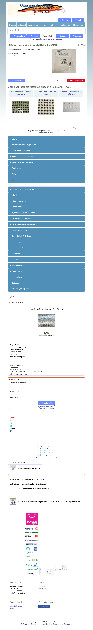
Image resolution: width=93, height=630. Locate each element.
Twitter (13, 428)
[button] (64, 20)
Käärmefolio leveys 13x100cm (47, 307)
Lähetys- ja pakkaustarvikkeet (23, 224)
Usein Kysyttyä (16, 352)
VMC (12, 297)
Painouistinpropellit (19, 230)
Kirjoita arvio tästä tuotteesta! (28, 468)
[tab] (46, 139)
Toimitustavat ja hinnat (19, 357)
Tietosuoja (42, 588)
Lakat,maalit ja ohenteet (21, 151)
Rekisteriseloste (16, 349)
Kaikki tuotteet (49, 25)
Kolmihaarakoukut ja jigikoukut (24, 145)
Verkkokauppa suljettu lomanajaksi (29, 488)
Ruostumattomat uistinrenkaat (23, 156)
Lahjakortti (16, 254)
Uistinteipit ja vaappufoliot (22, 218)
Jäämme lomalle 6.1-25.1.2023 (28, 484)
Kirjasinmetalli (17, 265)
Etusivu (12, 25)
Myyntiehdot (78, 25)
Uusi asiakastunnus (46, 408)
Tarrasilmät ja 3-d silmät (21, 236)
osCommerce (67, 624)
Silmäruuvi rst (17, 248)
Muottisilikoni (17, 277)
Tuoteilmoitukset (18, 496)
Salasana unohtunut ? (46, 406)
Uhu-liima (15, 195)
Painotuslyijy (17, 242)
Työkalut (15, 283)
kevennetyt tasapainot (20, 289)
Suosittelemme (34, 25)
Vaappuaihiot (17, 207)
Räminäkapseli (17, 271)
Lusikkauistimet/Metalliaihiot (23, 189)
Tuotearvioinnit (17, 462)
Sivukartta (14, 354)
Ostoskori (14, 379)
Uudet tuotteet (16, 302)
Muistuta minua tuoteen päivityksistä (49, 502)
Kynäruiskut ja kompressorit (51, 39)
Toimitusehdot (64, 25)
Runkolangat (17, 168)
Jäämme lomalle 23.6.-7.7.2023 (28, 480)
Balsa (14, 174)
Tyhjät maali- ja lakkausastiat (23, 213)
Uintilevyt (15, 139)
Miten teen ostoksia (18, 347)
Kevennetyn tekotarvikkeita (22, 162)
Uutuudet (22, 25)
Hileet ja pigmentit (19, 201)
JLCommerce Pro (27, 624)
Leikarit (15, 259)
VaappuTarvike (54, 622)
